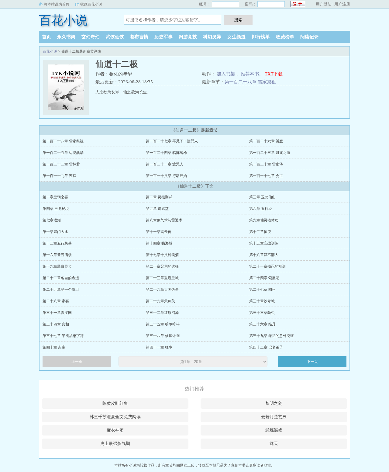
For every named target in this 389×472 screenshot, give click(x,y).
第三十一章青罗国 (57, 313)
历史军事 (163, 36)
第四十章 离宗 (54, 347)
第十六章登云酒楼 (57, 255)
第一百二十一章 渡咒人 (164, 164)
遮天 (274, 443)
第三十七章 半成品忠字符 (63, 336)
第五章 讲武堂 (157, 208)
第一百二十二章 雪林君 (61, 164)
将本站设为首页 (56, 4)
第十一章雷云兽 (158, 232)
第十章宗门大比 (55, 232)
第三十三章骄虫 (262, 313)
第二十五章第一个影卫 (61, 289)
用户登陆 (324, 4)
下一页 (312, 361)
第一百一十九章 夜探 (59, 176)
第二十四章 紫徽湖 (264, 278)
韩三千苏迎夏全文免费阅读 (115, 417)
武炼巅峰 (273, 430)
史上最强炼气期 (115, 443)
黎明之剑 (273, 403)
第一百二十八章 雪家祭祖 (250, 81)
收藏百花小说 (91, 4)
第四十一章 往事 (159, 347)
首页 (46, 36)
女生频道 (236, 36)
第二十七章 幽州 (262, 289)
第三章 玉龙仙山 (262, 197)
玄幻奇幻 (90, 36)
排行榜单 (261, 36)
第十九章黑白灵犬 (57, 266)
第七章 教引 (52, 220)
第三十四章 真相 (56, 324)
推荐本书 (250, 73)
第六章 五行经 (260, 208)
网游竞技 (188, 36)
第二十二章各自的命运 (61, 278)
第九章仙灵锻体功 (263, 220)
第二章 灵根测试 (159, 197)
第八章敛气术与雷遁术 (164, 220)
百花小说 (63, 20)
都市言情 (139, 36)
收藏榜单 (285, 36)
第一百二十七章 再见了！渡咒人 (172, 141)
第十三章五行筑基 (57, 243)
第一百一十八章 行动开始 (166, 176)
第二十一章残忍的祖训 (267, 266)
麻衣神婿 (115, 430)
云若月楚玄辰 (274, 417)
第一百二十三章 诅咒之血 (269, 153)
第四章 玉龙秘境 (56, 208)
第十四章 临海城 (159, 243)
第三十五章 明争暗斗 (163, 324)
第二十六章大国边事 (162, 289)
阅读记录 (309, 36)
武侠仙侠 (115, 36)
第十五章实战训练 (263, 243)
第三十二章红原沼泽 (162, 313)
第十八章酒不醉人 (263, 255)
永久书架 (66, 36)
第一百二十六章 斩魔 (266, 141)
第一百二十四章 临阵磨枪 (166, 153)
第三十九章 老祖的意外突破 (271, 336)
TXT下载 (274, 73)
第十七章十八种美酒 (162, 255)
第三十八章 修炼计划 (163, 336)
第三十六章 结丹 (262, 324)
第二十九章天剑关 (160, 301)
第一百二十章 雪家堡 (266, 164)
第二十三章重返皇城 (162, 278)
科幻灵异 (212, 36)
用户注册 (342, 4)
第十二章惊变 (260, 232)
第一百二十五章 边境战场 (63, 153)
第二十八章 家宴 (56, 301)
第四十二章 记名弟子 (266, 347)
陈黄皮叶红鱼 (115, 403)
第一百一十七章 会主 (266, 176)
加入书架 (226, 73)
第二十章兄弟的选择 (162, 266)
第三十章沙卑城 (262, 301)
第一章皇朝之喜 (55, 197)
